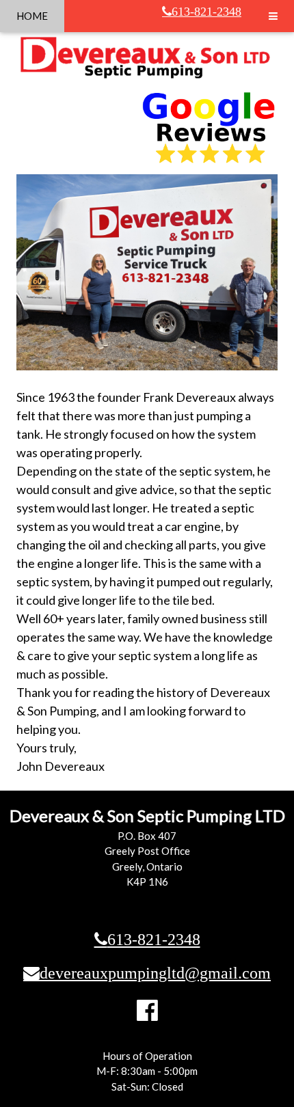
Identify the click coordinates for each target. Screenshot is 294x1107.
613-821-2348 (206, 11)
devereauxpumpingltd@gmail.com (155, 972)
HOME (32, 16)
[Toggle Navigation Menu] (273, 16)
